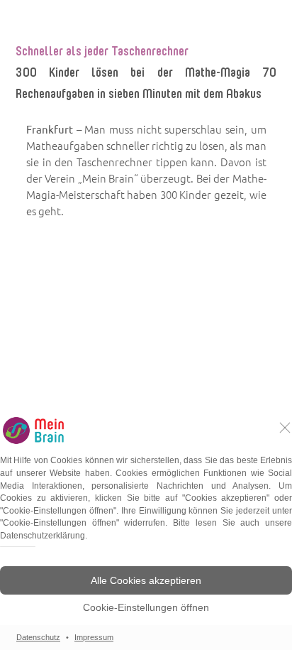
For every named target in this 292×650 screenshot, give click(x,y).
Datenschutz (38, 637)
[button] (146, 580)
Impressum (93, 637)
